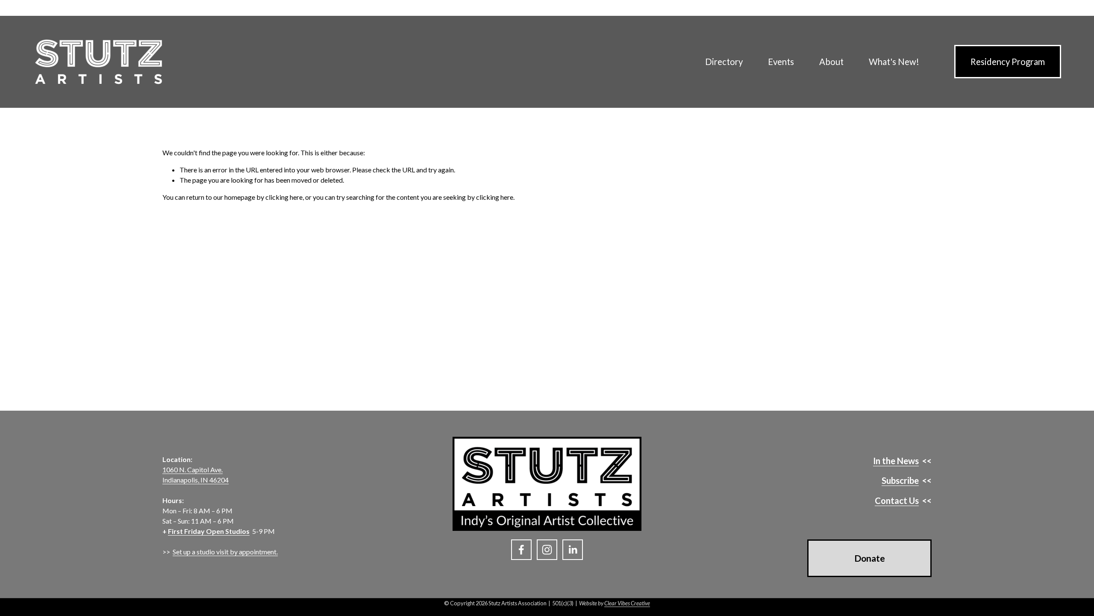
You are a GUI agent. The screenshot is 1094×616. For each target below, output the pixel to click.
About (831, 61)
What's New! (894, 61)
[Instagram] (547, 549)
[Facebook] (521, 549)
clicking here (284, 197)
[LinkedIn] (572, 549)
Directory (724, 61)
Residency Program (1007, 61)
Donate (869, 558)
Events (781, 61)
